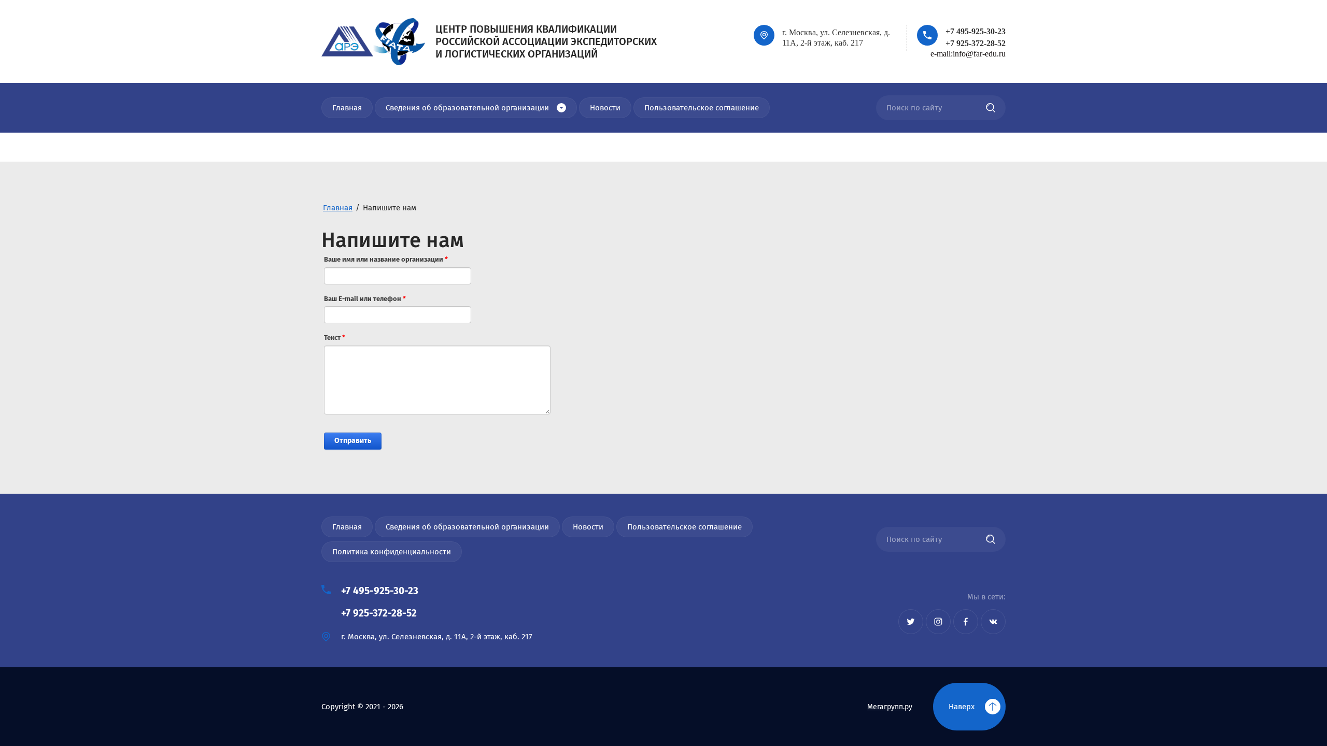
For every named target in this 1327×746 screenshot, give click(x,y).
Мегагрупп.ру (889, 706)
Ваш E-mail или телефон (365, 299)
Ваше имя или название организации (386, 259)
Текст (334, 337)
